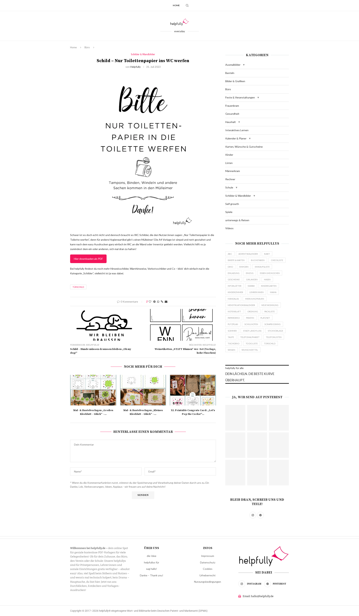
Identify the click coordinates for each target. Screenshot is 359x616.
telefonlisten (274, 337)
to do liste (252, 343)
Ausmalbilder (232, 64)
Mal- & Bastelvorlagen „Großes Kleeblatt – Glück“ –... (93, 412)
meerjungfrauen (254, 299)
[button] (244, 65)
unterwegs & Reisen (237, 220)
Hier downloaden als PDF (88, 258)
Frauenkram (232, 105)
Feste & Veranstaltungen (240, 97)
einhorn (243, 267)
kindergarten (269, 286)
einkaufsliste (262, 267)
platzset (265, 318)
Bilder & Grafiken (235, 81)
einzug (250, 273)
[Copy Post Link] (162, 301)
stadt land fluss (252, 331)
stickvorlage (275, 331)
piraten (250, 318)
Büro (87, 47)
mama (273, 292)
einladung (234, 273)
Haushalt (230, 121)
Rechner (230, 179)
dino (230, 267)
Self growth (232, 203)
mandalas (233, 299)
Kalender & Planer (235, 138)
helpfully (135, 66)
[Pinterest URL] (235, 417)
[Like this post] (150, 301)
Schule (229, 187)
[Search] (187, 5)
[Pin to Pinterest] (154, 301)
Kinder (229, 154)
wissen (231, 350)
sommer (232, 331)
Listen (229, 162)
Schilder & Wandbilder (238, 195)
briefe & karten (236, 260)
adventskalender (248, 254)
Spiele (228, 212)
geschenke (234, 279)
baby (267, 254)
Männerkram (232, 171)
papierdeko (234, 318)
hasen (267, 279)
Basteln (229, 72)
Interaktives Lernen (236, 130)
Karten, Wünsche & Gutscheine (244, 146)
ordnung (252, 311)
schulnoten (251, 324)
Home (176, 5)
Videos (229, 228)
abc (230, 254)
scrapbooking (272, 324)
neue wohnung (269, 305)
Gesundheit (232, 113)
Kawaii (251, 286)
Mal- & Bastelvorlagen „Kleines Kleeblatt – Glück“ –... (143, 412)
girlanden (252, 279)
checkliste (277, 260)
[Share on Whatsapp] (158, 301)
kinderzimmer (235, 292)
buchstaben (258, 260)
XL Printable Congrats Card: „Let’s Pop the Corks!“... (193, 412)
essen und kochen (270, 273)
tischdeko (233, 343)
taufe (231, 337)
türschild (78, 287)
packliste (269, 311)
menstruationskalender (241, 305)
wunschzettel (250, 350)
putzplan (233, 324)
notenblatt (234, 311)
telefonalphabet (250, 337)
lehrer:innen (256, 292)
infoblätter (234, 286)
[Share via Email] (166, 301)
